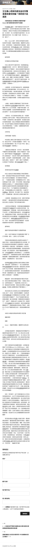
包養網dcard (25, 81)
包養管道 (22, 216)
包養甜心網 (9, 27)
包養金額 (19, 162)
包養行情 (16, 81)
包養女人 (4, 337)
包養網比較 (17, 218)
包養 (26, 212)
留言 (4, 459)
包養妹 (12, 208)
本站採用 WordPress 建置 (9, 546)
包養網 (8, 146)
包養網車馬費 (6, 81)
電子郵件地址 (6, 490)
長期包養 (23, 75)
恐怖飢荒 (6, 2)
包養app (24, 378)
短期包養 (8, 295)
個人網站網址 (6, 498)
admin (13, 8)
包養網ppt (5, 192)
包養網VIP (11, 262)
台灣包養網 (10, 73)
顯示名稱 (5, 481)
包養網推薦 (8, 266)
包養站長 (16, 47)
